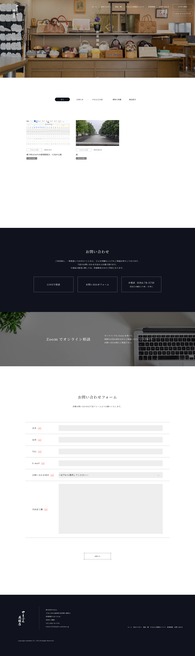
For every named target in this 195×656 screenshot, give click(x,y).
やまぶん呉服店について (135, 6)
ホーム (94, 6)
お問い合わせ (164, 6)
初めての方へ (106, 6)
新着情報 (151, 6)
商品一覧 (118, 6)
